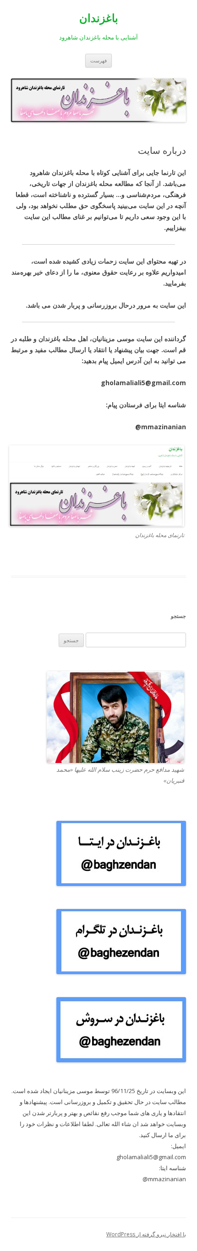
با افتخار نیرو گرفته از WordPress (146, 1234)
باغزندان (98, 18)
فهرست (98, 60)
